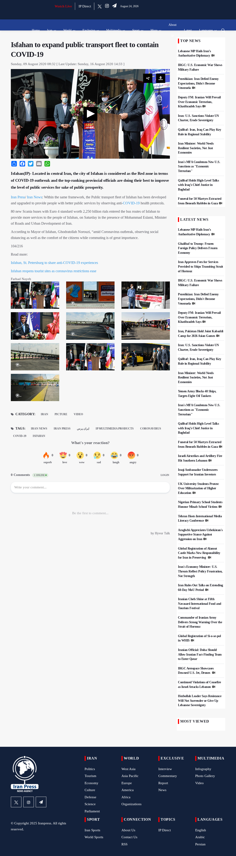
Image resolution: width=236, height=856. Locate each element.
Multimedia (113, 30)
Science (90, 804)
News (162, 790)
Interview (165, 769)
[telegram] (114, 6)
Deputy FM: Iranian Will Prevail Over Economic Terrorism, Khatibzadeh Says (199, 102)
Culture (90, 790)
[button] (90, 114)
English (200, 830)
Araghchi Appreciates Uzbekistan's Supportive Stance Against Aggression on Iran (200, 534)
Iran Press (18, 197)
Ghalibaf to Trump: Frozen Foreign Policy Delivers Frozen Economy (197, 248)
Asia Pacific (130, 776)
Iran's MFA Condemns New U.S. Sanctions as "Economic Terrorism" (199, 166)
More (153, 30)
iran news (39, 428)
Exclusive (89, 30)
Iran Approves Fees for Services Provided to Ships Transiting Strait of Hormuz (200, 266)
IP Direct (85, 6)
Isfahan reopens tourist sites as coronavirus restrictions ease (53, 271)
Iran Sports (92, 830)
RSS (124, 844)
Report (163, 783)
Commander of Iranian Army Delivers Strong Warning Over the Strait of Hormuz (200, 622)
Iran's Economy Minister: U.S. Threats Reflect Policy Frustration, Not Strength (200, 571)
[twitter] (100, 6)
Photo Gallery (205, 776)
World (67, 30)
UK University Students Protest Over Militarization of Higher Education (198, 488)
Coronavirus (150, 428)
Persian (200, 844)
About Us (128, 830)
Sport (135, 30)
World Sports (94, 837)
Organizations (131, 804)
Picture (61, 414)
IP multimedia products (115, 428)
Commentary (167, 776)
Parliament (92, 811)
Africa (125, 797)
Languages (206, 30)
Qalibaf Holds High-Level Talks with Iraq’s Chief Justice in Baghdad (198, 185)
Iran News (34, 197)
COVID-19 (131, 203)
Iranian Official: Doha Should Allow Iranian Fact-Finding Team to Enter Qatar (200, 654)
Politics (90, 769)
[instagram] (107, 6)
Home (36, 30)
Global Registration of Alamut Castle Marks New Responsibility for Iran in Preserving (199, 553)
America (127, 790)
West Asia (128, 769)
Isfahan (39, 436)
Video (78, 414)
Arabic (200, 837)
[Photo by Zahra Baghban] (90, 296)
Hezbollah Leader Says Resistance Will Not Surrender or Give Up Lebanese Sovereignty (199, 700)
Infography (203, 769)
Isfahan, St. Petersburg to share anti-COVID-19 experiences (54, 263)
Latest (188, 30)
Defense (90, 797)
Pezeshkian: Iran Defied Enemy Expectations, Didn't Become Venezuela (198, 83)
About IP (172, 30)
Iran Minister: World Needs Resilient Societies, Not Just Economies (195, 148)
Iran (49, 30)
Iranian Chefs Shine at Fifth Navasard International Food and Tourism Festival (199, 603)
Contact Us (129, 837)
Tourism (90, 776)
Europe (126, 783)
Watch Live (63, 6)
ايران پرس (83, 428)
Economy (91, 783)
